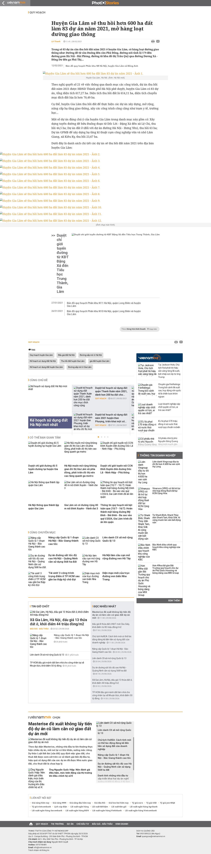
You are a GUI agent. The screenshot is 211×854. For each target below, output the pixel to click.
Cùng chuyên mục (43, 532)
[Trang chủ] (31, 824)
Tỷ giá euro (137, 803)
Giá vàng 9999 (59, 803)
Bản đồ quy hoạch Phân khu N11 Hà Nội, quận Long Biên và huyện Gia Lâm (104, 304)
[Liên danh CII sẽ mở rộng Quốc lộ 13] (91, 543)
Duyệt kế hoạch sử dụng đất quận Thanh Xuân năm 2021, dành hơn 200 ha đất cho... (111, 391)
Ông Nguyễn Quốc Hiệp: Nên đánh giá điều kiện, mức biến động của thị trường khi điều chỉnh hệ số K (70, 772)
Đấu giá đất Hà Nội (66, 355)
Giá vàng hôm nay (40, 803)
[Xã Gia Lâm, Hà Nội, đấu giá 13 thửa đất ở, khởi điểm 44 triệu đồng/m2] (59, 613)
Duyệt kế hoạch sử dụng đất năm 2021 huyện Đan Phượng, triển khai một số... (111, 418)
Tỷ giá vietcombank (41, 807)
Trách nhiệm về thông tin (38, 850)
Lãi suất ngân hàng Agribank (143, 807)
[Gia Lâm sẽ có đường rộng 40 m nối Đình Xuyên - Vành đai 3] (81, 488)
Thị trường (57, 824)
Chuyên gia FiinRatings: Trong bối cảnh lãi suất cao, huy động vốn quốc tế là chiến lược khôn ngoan (169, 390)
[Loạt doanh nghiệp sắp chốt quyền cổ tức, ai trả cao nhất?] (147, 409)
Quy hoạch (37, 12)
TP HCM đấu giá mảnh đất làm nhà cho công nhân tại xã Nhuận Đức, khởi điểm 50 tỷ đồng (112, 695)
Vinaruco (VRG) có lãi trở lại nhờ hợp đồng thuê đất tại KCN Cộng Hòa (166, 491)
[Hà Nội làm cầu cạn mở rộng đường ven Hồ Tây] (91, 561)
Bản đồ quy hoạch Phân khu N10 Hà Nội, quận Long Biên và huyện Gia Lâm (104, 313)
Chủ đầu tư (82, 824)
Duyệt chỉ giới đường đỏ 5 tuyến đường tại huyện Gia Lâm (43, 469)
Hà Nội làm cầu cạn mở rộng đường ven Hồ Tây (116, 557)
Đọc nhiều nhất (104, 606)
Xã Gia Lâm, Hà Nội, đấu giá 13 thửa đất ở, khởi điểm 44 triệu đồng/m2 (58, 622)
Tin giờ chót (40, 606)
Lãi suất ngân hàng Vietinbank (107, 810)
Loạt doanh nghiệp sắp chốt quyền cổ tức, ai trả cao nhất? (169, 407)
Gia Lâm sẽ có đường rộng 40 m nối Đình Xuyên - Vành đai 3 (81, 507)
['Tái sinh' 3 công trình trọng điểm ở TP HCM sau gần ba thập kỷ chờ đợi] (37, 579)
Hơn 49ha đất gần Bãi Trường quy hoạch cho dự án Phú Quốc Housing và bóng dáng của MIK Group (165, 569)
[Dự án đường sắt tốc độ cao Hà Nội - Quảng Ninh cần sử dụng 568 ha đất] (37, 561)
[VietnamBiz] (150, 357)
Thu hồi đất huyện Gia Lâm (72, 361)
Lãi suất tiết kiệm (100, 807)
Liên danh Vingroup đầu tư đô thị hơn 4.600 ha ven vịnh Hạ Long (166, 464)
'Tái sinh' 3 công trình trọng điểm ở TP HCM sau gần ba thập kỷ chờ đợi (64, 576)
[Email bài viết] (157, 41)
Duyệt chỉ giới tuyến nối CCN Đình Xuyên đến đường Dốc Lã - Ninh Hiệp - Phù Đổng (116, 469)
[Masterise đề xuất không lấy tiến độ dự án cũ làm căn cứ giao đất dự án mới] (61, 741)
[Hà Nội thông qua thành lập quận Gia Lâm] (45, 485)
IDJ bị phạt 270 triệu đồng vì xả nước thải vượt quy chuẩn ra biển (169, 424)
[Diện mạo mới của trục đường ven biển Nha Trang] (91, 579)
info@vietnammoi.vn (43, 847)
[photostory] (105, 3)
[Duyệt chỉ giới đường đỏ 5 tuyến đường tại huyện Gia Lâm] (45, 445)
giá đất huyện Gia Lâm (99, 361)
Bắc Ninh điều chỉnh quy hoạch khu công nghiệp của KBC (166, 547)
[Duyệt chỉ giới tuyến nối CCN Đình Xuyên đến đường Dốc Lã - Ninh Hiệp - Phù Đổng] (117, 448)
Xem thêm (174, 600)
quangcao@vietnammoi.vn (153, 836)
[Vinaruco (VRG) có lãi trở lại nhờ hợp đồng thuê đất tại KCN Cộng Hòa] (144, 499)
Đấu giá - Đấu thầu (39, 629)
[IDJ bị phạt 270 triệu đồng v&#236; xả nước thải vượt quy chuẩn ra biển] (147, 426)
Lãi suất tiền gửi (118, 807)
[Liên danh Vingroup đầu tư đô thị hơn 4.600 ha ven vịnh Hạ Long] (144, 472)
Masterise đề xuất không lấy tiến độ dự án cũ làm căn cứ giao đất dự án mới (111, 615)
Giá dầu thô (99, 803)
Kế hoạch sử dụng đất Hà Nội (43, 361)
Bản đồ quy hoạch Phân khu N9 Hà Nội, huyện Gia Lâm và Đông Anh (102, 66)
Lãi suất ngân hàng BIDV (77, 810)
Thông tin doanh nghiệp (158, 455)
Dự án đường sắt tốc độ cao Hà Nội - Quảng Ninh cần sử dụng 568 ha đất (63, 558)
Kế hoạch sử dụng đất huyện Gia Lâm (46, 367)
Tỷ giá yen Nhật (167, 803)
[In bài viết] (152, 41)
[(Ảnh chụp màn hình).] (105, 220)
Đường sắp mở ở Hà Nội (91, 355)
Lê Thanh (55, 41)
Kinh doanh (122, 824)
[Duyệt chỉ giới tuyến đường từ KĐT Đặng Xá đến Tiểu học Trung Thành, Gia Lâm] (116, 263)
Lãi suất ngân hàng (79, 807)
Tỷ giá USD (151, 803)
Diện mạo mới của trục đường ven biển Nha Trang (116, 576)
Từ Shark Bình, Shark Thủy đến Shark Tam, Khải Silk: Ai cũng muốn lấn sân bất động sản (166, 519)
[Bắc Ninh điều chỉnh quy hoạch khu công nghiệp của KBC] (144, 552)
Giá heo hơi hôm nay (119, 803)
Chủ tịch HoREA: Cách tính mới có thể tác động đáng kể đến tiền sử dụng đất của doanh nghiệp (111, 639)
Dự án (70, 824)
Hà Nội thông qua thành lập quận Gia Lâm (43, 507)
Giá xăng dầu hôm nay (80, 803)
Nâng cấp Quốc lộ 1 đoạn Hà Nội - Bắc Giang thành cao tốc (63, 540)
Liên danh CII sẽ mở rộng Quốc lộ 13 (117, 539)
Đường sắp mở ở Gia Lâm (79, 367)
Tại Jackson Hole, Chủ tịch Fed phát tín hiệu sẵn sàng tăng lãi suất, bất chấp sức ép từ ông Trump (169, 370)
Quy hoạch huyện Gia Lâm (41, 355)
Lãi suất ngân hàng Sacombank (47, 810)
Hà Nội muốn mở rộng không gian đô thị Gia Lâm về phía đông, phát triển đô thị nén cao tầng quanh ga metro (80, 470)
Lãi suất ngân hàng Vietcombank (141, 810)
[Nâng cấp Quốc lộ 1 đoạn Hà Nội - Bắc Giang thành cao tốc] (37, 543)
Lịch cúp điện (60, 807)
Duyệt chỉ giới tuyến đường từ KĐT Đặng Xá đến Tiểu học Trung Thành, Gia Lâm (63, 263)
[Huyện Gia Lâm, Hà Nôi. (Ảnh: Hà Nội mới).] (105, 73)
